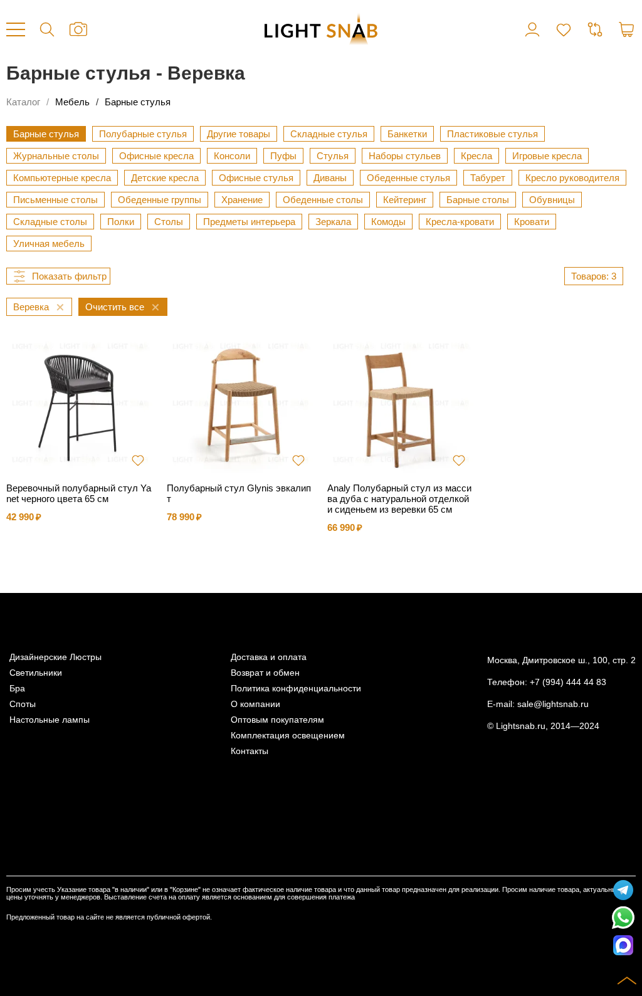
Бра (17, 688)
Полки (120, 221)
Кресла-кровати (460, 221)
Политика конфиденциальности (296, 688)
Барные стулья (138, 102)
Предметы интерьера (249, 221)
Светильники (35, 673)
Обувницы (552, 199)
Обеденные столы (323, 199)
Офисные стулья (256, 177)
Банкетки (407, 133)
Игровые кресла (547, 155)
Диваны (330, 177)
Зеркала (333, 221)
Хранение (242, 199)
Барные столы (477, 199)
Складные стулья (328, 133)
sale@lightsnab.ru (553, 704)
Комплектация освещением (288, 735)
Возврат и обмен (265, 673)
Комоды (388, 221)
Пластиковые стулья (492, 133)
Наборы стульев (405, 155)
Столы (168, 221)
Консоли (232, 155)
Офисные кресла (156, 155)
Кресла (476, 155)
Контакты (249, 751)
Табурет (487, 177)
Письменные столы (55, 199)
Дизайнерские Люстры (55, 657)
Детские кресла (165, 177)
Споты (22, 704)
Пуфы (283, 155)
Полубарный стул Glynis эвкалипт (239, 493)
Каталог (23, 102)
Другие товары (238, 133)
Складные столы (50, 221)
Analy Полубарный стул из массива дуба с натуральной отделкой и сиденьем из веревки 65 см (399, 499)
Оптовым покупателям (277, 720)
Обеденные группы (159, 199)
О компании (255, 704)
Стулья (333, 155)
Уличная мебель (49, 243)
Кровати (531, 221)
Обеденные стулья (408, 177)
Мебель (72, 102)
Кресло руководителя (572, 177)
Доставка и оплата (269, 657)
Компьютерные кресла (62, 177)
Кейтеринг (404, 199)
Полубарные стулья (143, 133)
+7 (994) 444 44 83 (568, 682)
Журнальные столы (56, 155)
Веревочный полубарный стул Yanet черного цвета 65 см (78, 493)
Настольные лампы (49, 720)
